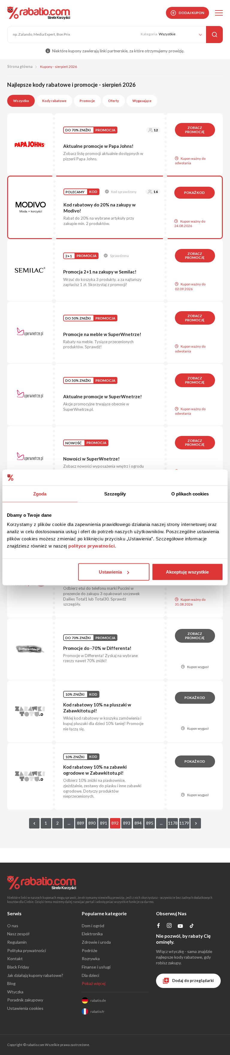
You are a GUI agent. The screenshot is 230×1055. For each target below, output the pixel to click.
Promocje (87, 101)
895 (149, 823)
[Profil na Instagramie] (169, 926)
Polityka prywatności (26, 950)
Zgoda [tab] (40, 493)
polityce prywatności (91, 545)
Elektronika (92, 933)
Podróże (89, 950)
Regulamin (17, 942)
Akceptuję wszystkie (187, 571)
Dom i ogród (93, 925)
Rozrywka (91, 958)
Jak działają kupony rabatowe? (35, 975)
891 (103, 823)
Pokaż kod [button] (194, 192)
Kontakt (15, 958)
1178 (173, 823)
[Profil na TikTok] (191, 927)
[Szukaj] (214, 34)
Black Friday (18, 966)
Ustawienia (110, 571)
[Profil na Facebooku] (159, 926)
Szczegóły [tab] (115, 493)
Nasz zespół (18, 933)
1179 (184, 823)
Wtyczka (15, 991)
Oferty (113, 101)
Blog (11, 983)
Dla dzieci (90, 975)
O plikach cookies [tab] (190, 493)
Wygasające (142, 101)
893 (126, 823)
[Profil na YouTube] (180, 927)
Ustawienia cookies (25, 1008)
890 (92, 823)
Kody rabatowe (54, 101)
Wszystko (21, 101)
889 (80, 823)
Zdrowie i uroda (96, 942)
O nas (12, 925)
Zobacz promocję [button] (195, 130)
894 (138, 823)
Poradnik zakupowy (25, 999)
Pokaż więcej (93, 983)
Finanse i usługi (96, 966)
